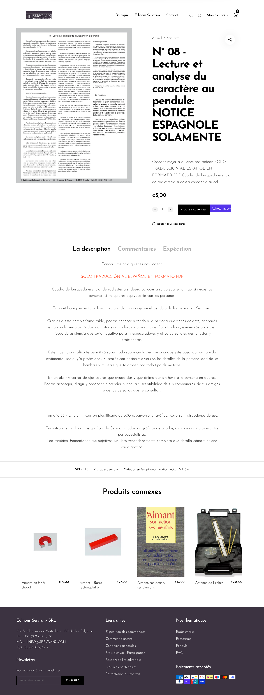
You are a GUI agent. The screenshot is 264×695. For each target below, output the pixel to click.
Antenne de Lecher (209, 583)
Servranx (112, 469)
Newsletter (25, 660)
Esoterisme (183, 639)
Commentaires (137, 249)
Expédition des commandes (125, 632)
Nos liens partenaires (121, 667)
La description (91, 249)
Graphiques (149, 469)
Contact (172, 15)
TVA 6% (183, 469)
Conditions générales (121, 646)
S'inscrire (72, 680)
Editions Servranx (147, 15)
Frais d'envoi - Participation (125, 653)
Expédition (177, 249)
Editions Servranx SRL (36, 620)
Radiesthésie (166, 469)
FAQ (179, 653)
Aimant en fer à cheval (33, 585)
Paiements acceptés (193, 667)
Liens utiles (115, 620)
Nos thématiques (191, 620)
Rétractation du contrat (123, 674)
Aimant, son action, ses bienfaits (151, 585)
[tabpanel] (74, 105)
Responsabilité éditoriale (123, 660)
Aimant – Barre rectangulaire (91, 585)
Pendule (181, 646)
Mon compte (216, 15)
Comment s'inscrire (119, 639)
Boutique (122, 15)
